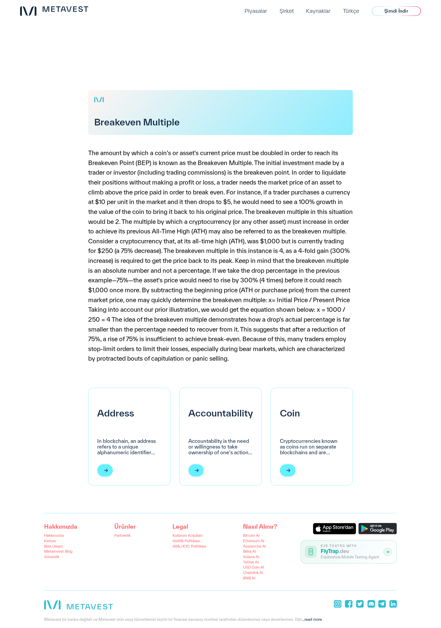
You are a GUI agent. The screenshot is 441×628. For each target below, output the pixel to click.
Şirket (287, 11)
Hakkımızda (54, 535)
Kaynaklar (318, 11)
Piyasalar (255, 11)
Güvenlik (51, 556)
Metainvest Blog (58, 551)
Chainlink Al (253, 572)
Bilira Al (249, 551)
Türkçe (351, 11)
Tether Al (251, 562)
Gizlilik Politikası (186, 541)
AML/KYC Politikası (189, 546)
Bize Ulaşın (53, 546)
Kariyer (50, 541)
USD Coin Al (253, 567)
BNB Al (249, 578)
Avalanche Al (254, 546)
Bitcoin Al (251, 535)
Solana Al (251, 556)
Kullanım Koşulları (187, 535)
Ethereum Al (253, 541)
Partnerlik (122, 535)
